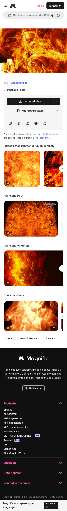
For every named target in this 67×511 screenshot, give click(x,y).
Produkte (10, 403)
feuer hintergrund (29, 338)
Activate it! (50, 505)
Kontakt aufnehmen (17, 483)
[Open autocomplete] (8, 15)
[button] (33, 388)
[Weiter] (62, 169)
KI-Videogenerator (14, 422)
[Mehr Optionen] (53, 123)
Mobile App (10, 448)
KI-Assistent (10, 414)
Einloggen (55, 5)
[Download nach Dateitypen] (56, 101)
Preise (40, 5)
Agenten (11, 440)
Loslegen (10, 462)
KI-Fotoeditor (42, 137)
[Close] (62, 505)
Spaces (8, 409)
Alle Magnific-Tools (14, 453)
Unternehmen (12, 473)
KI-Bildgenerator (51, 134)
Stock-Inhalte (11, 431)
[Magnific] (34, 359)
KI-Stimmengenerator (16, 427)
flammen (50, 338)
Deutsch (33, 388)
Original (23, 30)
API (6, 444)
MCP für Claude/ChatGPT (21, 435)
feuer (10, 338)
